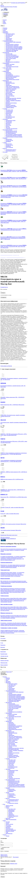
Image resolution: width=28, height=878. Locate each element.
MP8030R (3, 383)
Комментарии (4, 535)
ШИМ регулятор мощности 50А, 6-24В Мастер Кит (12, 479)
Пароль (2, 844)
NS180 (2, 511)
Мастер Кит (9, 671)
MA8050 (3, 402)
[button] (6, 12)
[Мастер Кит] (4, 10)
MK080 (3, 527)
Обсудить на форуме (5, 537)
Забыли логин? (4, 854)
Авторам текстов (4, 656)
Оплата (11, 6)
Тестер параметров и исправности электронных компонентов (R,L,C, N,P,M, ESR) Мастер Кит (11, 461)
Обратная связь (4, 662)
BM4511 (3, 476)
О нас (2, 642)
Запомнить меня (5, 847)
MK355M (3, 420)
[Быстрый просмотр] (3, 467)
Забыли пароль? (4, 855)
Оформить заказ (13, 863)
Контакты (3, 647)
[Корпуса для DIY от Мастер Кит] (10, 159)
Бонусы (2, 5)
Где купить (6, 6)
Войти (2, 848)
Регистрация (15, 857)
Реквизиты (3, 645)
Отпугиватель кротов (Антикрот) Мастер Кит (11, 530)
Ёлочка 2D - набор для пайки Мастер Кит (10, 513)
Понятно (2, 876)
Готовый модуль (4, 287)
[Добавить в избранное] (3, 376)
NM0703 (3, 439)
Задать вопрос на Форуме (6, 365)
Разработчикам (4, 653)
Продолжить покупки (5, 863)
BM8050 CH (4, 494)
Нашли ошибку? (4, 664)
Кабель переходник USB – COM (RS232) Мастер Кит (12, 404)
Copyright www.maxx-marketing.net (8, 538)
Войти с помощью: (5, 851)
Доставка (15, 6)
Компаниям (3, 651)
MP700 (2, 457)
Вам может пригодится (12, 535)
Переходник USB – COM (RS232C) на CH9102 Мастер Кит (14, 497)
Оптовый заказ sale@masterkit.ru (18, 2)
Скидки (2, 6)
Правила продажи (5, 660)
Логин (2, 842)
